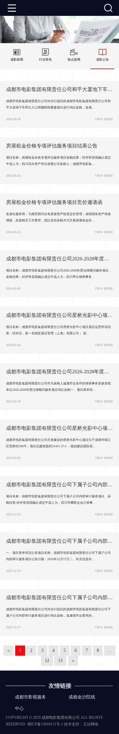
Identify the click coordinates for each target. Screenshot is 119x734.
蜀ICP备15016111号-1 (45, 724)
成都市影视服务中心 (30, 703)
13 (60, 660)
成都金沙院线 (82, 697)
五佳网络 (90, 724)
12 (47, 660)
